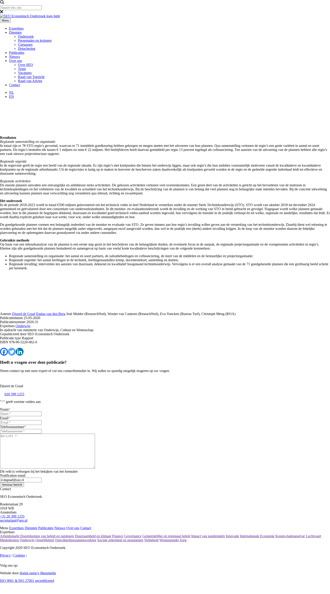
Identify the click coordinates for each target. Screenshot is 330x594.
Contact (14, 85)
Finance (117, 536)
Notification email (12, 475)
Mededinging (9, 540)
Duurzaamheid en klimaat (93, 536)
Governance (132, 536)
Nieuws (14, 57)
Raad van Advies (30, 81)
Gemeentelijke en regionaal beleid (166, 536)
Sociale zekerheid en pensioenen (120, 540)
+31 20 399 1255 (12, 516)
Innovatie (232, 536)
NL (11, 92)
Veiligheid (151, 540)
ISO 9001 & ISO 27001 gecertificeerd (27, 581)
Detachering (26, 48)
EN (11, 96)
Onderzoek (26, 36)
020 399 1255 (14, 394)
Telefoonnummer (13, 427)
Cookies (19, 555)
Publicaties (16, 52)
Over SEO (25, 65)
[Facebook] (4, 352)
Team (22, 69)
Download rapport (80, 329)
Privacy (5, 555)
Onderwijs (27, 540)
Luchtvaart (313, 536)
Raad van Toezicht (31, 77)
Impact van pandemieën (208, 536)
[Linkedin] (20, 352)
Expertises (16, 28)
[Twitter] (12, 352)
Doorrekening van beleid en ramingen (47, 536)
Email (5, 418)
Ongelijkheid (44, 540)
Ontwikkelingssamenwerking (75, 540)
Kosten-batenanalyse (290, 536)
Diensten (15, 32)
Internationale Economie (257, 536)
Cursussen (25, 44)
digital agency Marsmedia (38, 573)
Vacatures (25, 73)
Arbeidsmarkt (10, 536)
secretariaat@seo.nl (13, 520)
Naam (5, 409)
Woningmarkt (169, 540)
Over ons (15, 61)
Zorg (183, 540)
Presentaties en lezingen (35, 40)
